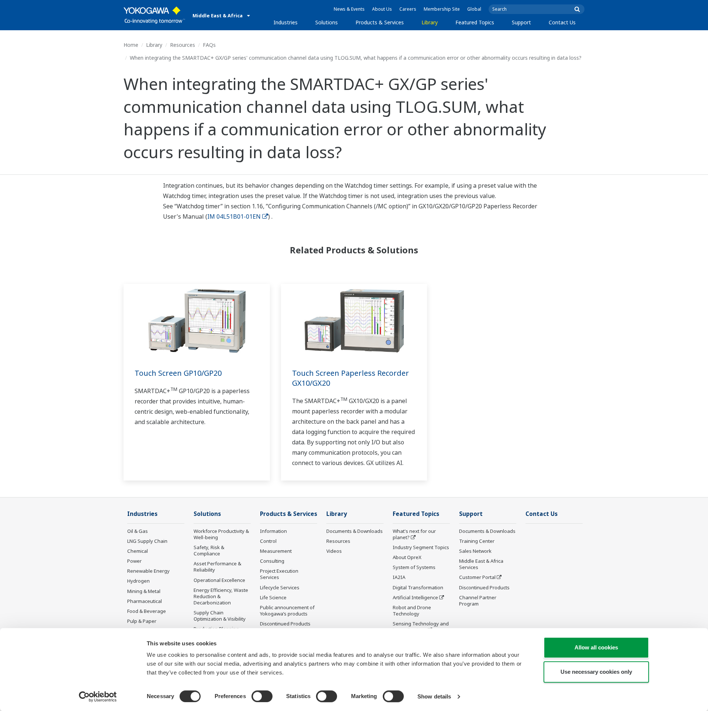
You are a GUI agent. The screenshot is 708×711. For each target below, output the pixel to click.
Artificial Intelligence (415, 597)
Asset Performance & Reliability (217, 566)
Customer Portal (477, 577)
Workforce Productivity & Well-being (221, 534)
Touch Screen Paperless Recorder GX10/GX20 (350, 378)
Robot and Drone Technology (412, 610)
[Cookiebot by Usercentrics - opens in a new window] (98, 696)
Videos (334, 551)
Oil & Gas (137, 531)
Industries (286, 22)
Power (134, 561)
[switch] (262, 696)
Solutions (326, 22)
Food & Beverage (146, 611)
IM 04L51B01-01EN (234, 216)
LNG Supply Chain (147, 541)
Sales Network (475, 551)
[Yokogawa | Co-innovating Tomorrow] (154, 15)
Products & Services (379, 22)
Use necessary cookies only (596, 672)
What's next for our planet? (414, 534)
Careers (407, 9)
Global (474, 9)
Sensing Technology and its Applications (421, 626)
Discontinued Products (285, 623)
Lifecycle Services (279, 587)
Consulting (272, 561)
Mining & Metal (143, 591)
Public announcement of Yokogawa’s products (287, 610)
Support (521, 22)
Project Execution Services (279, 574)
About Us (382, 9)
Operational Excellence (219, 580)
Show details (434, 696)
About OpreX (407, 557)
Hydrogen (138, 581)
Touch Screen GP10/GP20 (178, 373)
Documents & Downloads (354, 531)
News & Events (349, 9)
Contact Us (562, 22)
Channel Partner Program (477, 600)
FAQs (209, 44)
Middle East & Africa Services (481, 564)
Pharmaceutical (144, 601)
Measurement (276, 551)
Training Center (476, 541)
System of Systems (414, 567)
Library (429, 22)
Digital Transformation (418, 587)
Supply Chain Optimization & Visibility (220, 615)
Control (268, 541)
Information (273, 531)
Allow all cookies (596, 647)
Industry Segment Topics (421, 547)
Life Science (273, 597)
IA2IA (399, 577)
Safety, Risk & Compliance (209, 550)
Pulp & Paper (141, 621)
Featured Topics (474, 22)
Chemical (137, 551)
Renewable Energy (148, 571)
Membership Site (442, 9)
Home (131, 44)
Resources (182, 44)
